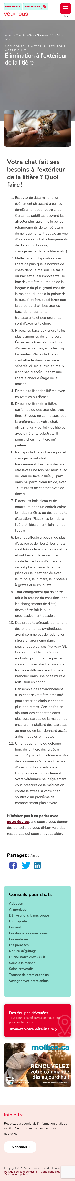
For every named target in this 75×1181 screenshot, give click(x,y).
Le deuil (15, 927)
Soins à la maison (22, 963)
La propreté (18, 921)
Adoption (16, 903)
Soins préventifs (21, 969)
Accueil (9, 35)
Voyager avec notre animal (29, 981)
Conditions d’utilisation (55, 1172)
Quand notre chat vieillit (27, 957)
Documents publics (17, 1174)
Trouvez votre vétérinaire (31, 1028)
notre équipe (18, 821)
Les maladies (18, 939)
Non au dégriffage (23, 951)
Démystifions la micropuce (29, 915)
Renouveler (33, 6)
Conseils (21, 35)
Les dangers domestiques (28, 933)
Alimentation (18, 909)
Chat (31, 35)
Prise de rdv (13, 6)
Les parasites (19, 945)
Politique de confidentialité (20, 1172)
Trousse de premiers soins (29, 975)
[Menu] (65, 8)
